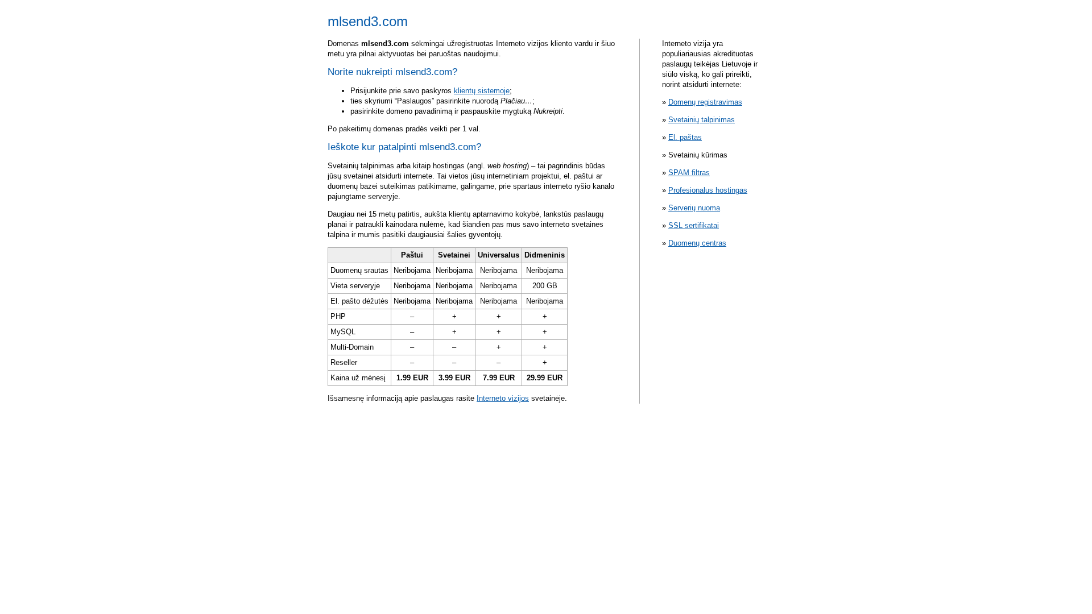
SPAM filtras (689, 172)
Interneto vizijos (503, 398)
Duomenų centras (697, 243)
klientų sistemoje (482, 90)
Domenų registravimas (705, 102)
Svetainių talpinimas (701, 119)
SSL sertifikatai (693, 225)
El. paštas (685, 137)
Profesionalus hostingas (707, 190)
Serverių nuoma (694, 208)
